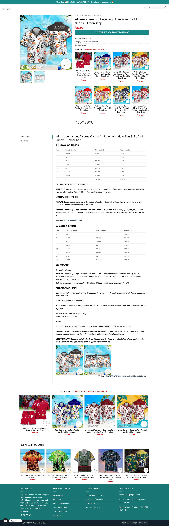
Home (77, 16)
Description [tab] (25, 137)
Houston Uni (82, 45)
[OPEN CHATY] (5, 521)
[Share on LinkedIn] (91, 122)
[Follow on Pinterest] (30, 515)
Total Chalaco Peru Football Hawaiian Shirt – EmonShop (102, 108)
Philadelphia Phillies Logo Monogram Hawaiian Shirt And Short (83, 74)
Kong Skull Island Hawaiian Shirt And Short (32, 476)
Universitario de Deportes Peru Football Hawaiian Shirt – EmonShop (140, 75)
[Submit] (165, 7)
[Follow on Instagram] (24, 515)
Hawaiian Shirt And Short (92, 16)
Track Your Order (60, 511)
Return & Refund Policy (95, 495)
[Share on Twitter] (81, 122)
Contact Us (57, 515)
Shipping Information (94, 499)
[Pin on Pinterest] (88, 122)
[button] (23, 67)
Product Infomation (61, 503)
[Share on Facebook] (77, 122)
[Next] (68, 42)
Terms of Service (93, 507)
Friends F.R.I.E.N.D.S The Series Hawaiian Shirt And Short (136, 476)
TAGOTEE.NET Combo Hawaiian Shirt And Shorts (126, 376)
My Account (58, 495)
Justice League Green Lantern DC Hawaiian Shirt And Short (58, 476)
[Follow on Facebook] (22, 515)
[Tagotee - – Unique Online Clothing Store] (11, 7)
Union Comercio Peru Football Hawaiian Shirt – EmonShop (83, 108)
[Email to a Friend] (84, 122)
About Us (57, 499)
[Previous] (24, 42)
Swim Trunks (72, 316)
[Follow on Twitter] (27, 515)
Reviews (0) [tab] (24, 141)
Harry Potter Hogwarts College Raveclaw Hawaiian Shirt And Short (110, 477)
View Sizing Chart (60, 507)
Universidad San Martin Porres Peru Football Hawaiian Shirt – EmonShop (140, 109)
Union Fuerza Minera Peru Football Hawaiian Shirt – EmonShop (102, 74)
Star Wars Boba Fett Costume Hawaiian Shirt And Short (84, 476)
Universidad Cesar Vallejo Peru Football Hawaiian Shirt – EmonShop (121, 109)
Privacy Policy (91, 503)
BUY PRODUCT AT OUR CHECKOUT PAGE (112, 32)
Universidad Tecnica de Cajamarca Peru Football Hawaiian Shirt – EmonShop (121, 75)
